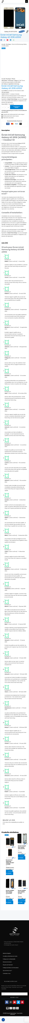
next (26, 64)
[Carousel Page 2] (14, 76)
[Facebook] (1, 40)
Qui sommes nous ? (7, 970)
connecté (13, 822)
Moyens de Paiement (8, 964)
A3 (20, 80)
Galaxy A (16, 80)
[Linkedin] (10, 40)
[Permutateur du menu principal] (26, 1)
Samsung (10, 80)
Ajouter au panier (16, 107)
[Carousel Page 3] (16, 76)
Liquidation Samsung (13, 84)
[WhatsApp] (13, 40)
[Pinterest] (7, 40)
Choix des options (21, 901)
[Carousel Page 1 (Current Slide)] (12, 76)
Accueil (3, 44)
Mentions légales (7, 953)
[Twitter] (4, 40)
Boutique (8, 44)
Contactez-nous (6, 973)
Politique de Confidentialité (9, 959)
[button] (6, 1)
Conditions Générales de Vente (10, 956)
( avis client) (5, 92)
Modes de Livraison (7, 962)
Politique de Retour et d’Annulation (11, 967)
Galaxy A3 (20, 143)
